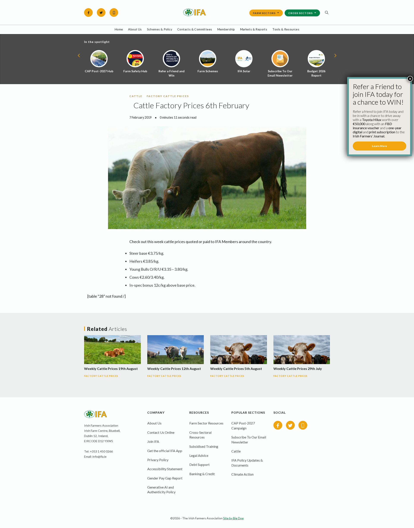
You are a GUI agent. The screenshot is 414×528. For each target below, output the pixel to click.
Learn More (379, 146)
